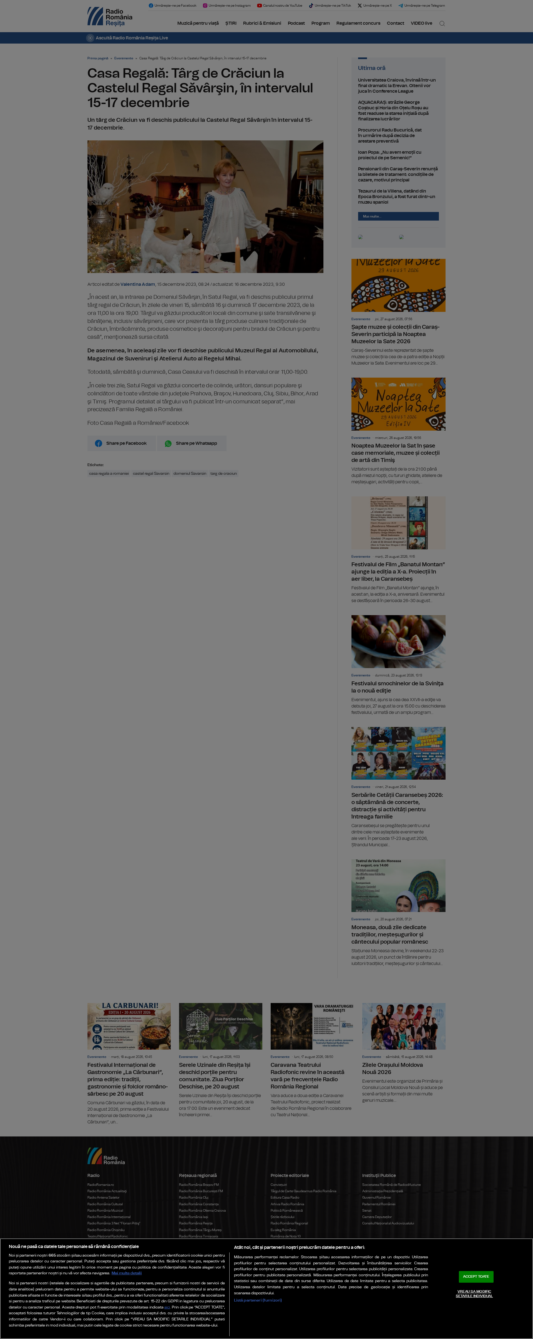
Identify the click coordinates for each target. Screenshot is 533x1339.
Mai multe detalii (127, 1273)
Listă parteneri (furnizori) (258, 1300)
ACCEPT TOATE (476, 1277)
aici (167, 1307)
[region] (266, 1288)
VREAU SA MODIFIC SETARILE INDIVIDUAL (474, 1294)
